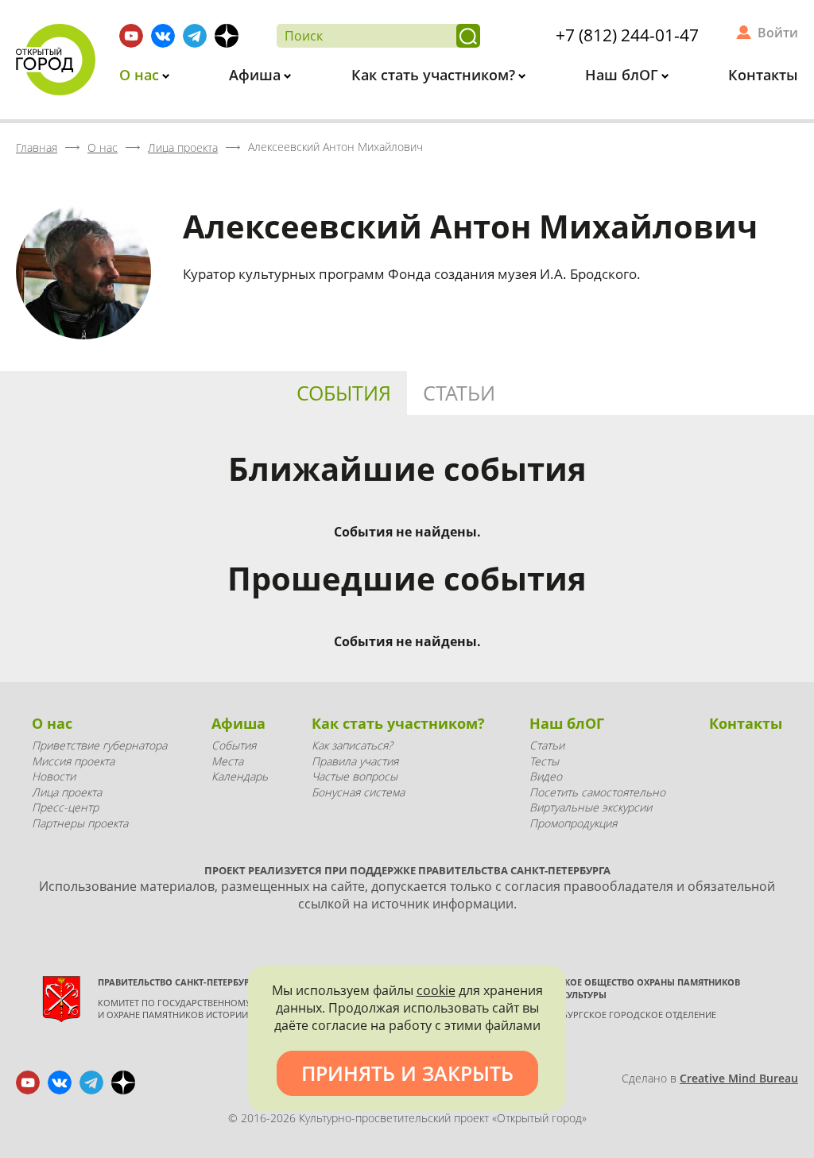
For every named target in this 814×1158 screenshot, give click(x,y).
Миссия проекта (73, 761)
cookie (436, 990)
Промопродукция (573, 823)
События (344, 392)
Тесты (544, 761)
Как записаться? (352, 745)
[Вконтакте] (163, 36)
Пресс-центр (65, 807)
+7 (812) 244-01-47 (627, 35)
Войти (778, 32)
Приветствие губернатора (99, 745)
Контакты (763, 74)
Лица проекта (67, 792)
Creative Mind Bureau (739, 1078)
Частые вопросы (354, 776)
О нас (141, 74)
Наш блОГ (623, 74)
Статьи (459, 392)
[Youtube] (131, 36)
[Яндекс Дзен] (226, 36)
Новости (54, 776)
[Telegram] (195, 36)
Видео (545, 776)
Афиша (257, 74)
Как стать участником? (435, 74)
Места (227, 761)
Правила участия (355, 761)
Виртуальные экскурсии (590, 807)
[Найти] (468, 36)
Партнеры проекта (80, 823)
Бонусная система (358, 792)
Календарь (239, 776)
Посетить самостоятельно (597, 792)
